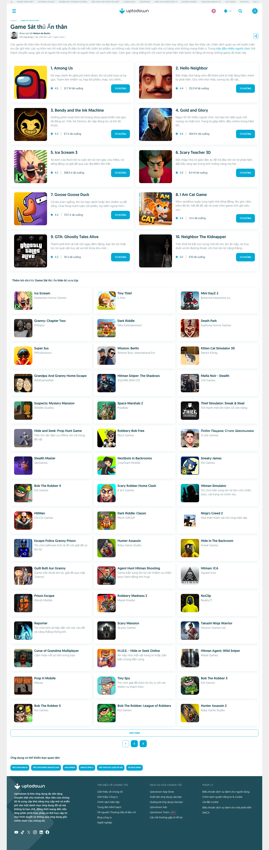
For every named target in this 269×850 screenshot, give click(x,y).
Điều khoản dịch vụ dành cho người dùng (226, 791)
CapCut (256, 2)
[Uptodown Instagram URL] (35, 832)
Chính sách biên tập (108, 802)
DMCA (206, 812)
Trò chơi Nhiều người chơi (46, 767)
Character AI (129, 2)
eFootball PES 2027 (46, 2)
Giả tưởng (230, 2)
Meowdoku (145, 2)
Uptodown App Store (162, 791)
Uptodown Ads (158, 807)
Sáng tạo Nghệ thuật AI (166, 2)
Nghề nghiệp (104, 822)
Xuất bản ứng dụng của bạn (166, 796)
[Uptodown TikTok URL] (22, 832)
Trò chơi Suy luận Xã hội (111, 767)
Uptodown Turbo (162, 812)
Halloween (70, 767)
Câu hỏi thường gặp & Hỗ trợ (166, 817)
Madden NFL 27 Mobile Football (73, 2)
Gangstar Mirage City (211, 2)
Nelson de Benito (41, 33)
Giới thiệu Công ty (107, 796)
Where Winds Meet (25, 2)
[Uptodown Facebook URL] (47, 832)
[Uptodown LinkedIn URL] (41, 832)
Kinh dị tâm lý (87, 767)
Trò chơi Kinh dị (19, 767)
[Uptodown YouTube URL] (16, 832)
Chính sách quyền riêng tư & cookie (222, 796)
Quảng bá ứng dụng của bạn (166, 802)
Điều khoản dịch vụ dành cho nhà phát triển (226, 807)
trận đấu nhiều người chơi (233, 48)
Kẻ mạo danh (134, 767)
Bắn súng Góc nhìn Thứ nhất (105, 2)
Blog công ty (104, 817)
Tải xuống (120, 88)
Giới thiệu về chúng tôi (110, 791)
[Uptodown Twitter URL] (29, 832)
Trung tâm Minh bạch (109, 807)
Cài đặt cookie (210, 802)
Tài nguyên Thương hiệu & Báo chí (116, 812)
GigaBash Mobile (189, 2)
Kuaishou (244, 2)
